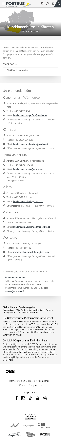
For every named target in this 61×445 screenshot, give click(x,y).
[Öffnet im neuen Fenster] (53, 3)
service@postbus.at (14, 291)
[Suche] (47, 3)
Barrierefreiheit (17, 380)
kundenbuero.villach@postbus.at (28, 201)
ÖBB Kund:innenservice (17, 70)
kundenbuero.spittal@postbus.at (28, 169)
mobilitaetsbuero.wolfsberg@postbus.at (31, 252)
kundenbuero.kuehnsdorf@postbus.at (30, 144)
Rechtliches (43, 380)
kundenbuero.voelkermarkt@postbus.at (31, 226)
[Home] (19, 3)
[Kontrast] (42, 3)
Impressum (36, 385)
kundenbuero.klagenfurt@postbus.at (30, 115)
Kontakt (23, 385)
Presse (31, 380)
